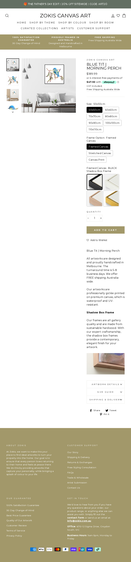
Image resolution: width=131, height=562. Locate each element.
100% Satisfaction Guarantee (22, 505)
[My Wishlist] (118, 15)
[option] (26, 40)
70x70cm (94, 116)
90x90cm (95, 122)
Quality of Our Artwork (19, 520)
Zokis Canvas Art (65, 15)
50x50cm (94, 109)
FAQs (70, 472)
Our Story (72, 452)
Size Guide (105, 392)
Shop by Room (101, 22)
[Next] (12, 111)
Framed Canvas (98, 146)
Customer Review (16, 525)
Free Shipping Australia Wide (103, 89)
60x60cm (111, 109)
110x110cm (95, 129)
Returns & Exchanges (79, 462)
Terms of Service (15, 530)
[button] (97, 240)
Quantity (94, 212)
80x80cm (111, 116)
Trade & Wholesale (78, 477)
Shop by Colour (72, 22)
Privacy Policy (14, 535)
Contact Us (73, 487)
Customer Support (93, 28)
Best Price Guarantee (18, 515)
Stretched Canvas (100, 153)
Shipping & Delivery (105, 399)
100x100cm (112, 122)
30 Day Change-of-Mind (20, 510)
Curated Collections (39, 28)
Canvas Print (96, 159)
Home (21, 22)
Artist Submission (77, 482)
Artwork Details (105, 384)
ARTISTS (67, 28)
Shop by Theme (42, 22)
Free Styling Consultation (81, 467)
